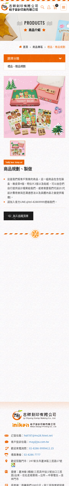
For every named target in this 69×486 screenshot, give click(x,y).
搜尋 (42, 7)
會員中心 (48, 7)
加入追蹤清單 (20, 216)
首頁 (25, 47)
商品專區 (38, 47)
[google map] (13, 464)
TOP (59, 483)
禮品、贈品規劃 (56, 47)
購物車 (56, 6)
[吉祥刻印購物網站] (19, 9)
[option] (34, 107)
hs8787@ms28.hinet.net (38, 435)
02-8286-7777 (32, 454)
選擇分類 (13, 58)
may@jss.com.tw (39, 442)
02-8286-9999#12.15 (41, 448)
